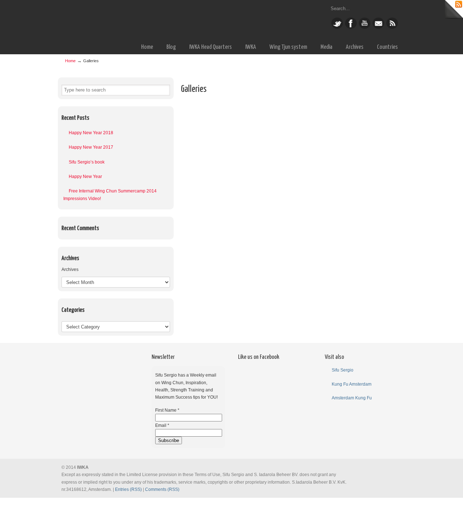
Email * (162, 425)
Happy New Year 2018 (91, 132)
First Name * (167, 410)
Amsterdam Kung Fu (352, 397)
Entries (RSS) (128, 489)
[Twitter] (337, 27)
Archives (69, 269)
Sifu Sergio (342, 370)
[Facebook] (351, 27)
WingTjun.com (155, 19)
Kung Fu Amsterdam (351, 384)
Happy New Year (85, 176)
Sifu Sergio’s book (87, 162)
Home (70, 61)
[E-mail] (378, 27)
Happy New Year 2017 (91, 147)
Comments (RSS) (162, 489)
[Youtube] (364, 27)
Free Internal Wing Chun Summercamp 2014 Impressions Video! (110, 194)
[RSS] (392, 27)
